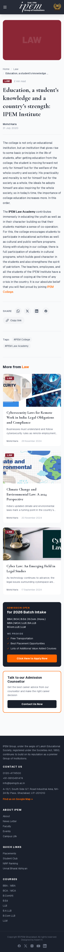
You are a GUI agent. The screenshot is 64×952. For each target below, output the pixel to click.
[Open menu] (5, 7)
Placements (9, 853)
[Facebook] (19, 946)
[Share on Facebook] (45, 311)
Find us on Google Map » (18, 799)
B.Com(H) (8, 895)
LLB (5, 905)
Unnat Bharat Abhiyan (15, 868)
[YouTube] (38, 946)
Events (7, 831)
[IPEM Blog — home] (32, 7)
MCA (13, 890)
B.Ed (5, 900)
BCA (5, 890)
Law (16, 69)
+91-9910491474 (13, 778)
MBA (12, 885)
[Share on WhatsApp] (18, 311)
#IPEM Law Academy (17, 346)
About (6, 816)
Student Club (10, 858)
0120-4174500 (12, 773)
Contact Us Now (32, 704)
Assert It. (38, 939)
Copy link (16, 320)
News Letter (10, 821)
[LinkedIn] (45, 946)
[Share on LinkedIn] (36, 311)
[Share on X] (27, 311)
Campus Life (10, 836)
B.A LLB (7, 910)
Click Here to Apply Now (32, 658)
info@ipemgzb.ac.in (14, 783)
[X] (25, 946)
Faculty (7, 826)
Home (6, 69)
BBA (5, 885)
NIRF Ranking (10, 863)
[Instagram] (32, 946)
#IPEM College (22, 339)
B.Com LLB (9, 915)
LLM (5, 920)
